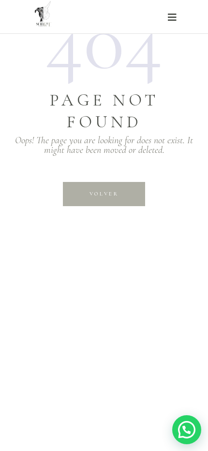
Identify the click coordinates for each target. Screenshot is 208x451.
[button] (186, 429)
